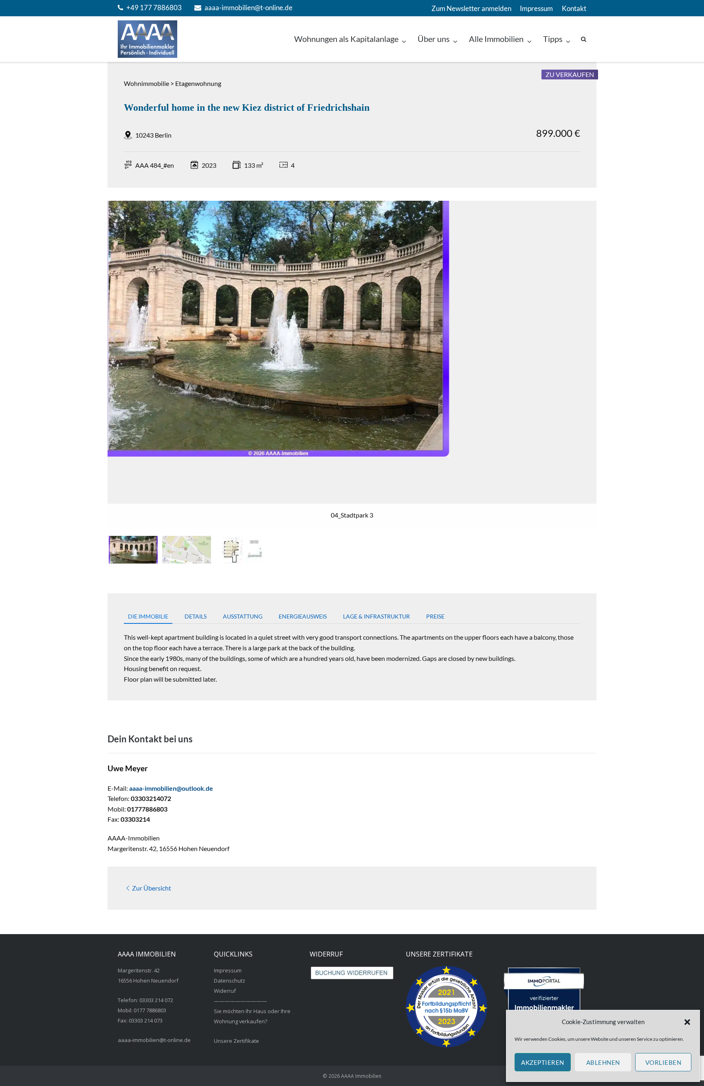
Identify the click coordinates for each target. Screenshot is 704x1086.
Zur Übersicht (151, 888)
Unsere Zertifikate (236, 1040)
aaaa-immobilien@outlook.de (171, 788)
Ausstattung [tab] (242, 616)
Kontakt (574, 8)
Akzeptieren (542, 1062)
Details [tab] (196, 616)
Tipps (553, 39)
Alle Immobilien (496, 39)
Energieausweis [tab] (303, 616)
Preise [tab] (435, 616)
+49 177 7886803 (154, 7)
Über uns (434, 39)
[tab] (133, 550)
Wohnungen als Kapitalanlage (346, 39)
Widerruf (225, 990)
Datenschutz (229, 980)
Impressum (536, 8)
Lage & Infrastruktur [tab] (376, 616)
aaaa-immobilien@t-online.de (249, 7)
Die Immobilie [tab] (148, 616)
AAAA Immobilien (361, 1076)
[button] (687, 1022)
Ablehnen (603, 1062)
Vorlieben (663, 1062)
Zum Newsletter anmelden (471, 8)
